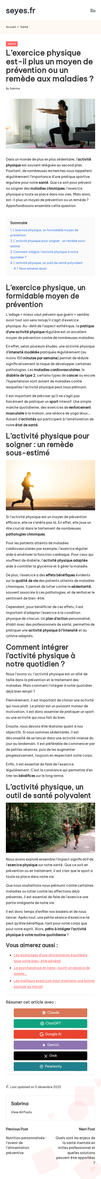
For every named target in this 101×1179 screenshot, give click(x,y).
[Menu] (92, 10)
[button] (21, 1112)
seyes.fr (21, 10)
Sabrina (19, 1103)
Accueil (11, 27)
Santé (24, 27)
